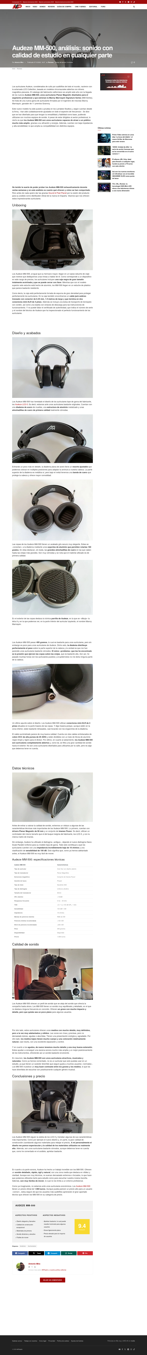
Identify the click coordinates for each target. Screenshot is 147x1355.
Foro (103, 6)
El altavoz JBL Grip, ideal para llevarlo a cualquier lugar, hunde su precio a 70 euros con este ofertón (123, 162)
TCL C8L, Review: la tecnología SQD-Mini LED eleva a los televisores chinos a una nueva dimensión (123, 187)
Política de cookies (63, 1341)
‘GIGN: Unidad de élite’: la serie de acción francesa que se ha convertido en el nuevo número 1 (123, 150)
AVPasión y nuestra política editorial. (54, 1270)
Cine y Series (80, 6)
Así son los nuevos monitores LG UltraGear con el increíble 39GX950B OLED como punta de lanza (123, 174)
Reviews (51, 6)
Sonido (43, 6)
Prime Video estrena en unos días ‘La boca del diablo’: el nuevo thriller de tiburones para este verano (123, 138)
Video (35, 6)
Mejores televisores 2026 (30, 2)
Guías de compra (64, 6)
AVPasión (19, 1349)
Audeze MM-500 (83, 1186)
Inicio (28, 6)
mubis (133, 1341)
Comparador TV (17, 2)
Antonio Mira (19, 62)
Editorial (93, 6)
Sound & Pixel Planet (58, 192)
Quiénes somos (17, 1341)
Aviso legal (42, 1341)
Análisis (23, 1246)
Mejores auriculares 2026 (46, 2)
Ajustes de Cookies (77, 1341)
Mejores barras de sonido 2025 (64, 2)
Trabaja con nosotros (30, 1341)
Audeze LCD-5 (21, 404)
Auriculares (32, 1246)
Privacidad (51, 1341)
